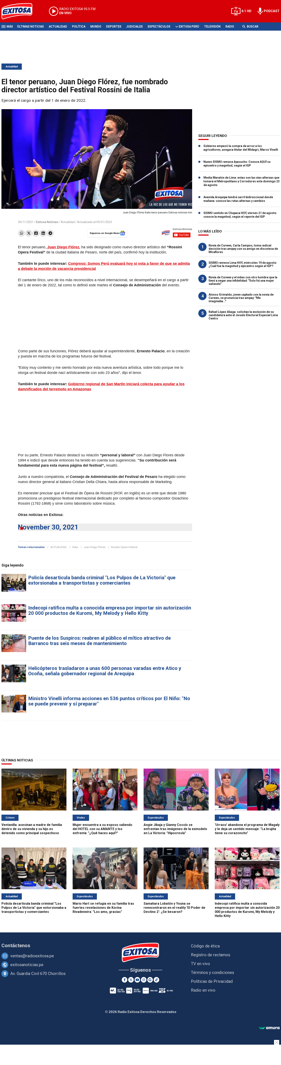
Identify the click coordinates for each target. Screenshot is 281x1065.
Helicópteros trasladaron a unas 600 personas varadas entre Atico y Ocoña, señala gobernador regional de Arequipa (104, 670)
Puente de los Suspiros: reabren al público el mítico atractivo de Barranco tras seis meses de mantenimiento (99, 640)
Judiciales (134, 26)
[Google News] (150, 980)
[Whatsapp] (21, 233)
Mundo (95, 26)
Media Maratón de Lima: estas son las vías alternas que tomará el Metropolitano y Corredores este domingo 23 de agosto (241, 181)
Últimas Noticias (30, 26)
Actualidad (58, 26)
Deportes (113, 26)
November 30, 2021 (48, 527)
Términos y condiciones (212, 972)
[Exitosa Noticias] (20, 11)
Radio (229, 26)
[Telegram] (50, 233)
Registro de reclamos (210, 954)
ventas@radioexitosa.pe (32, 955)
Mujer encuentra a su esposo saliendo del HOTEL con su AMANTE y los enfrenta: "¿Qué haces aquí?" (102, 829)
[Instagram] (143, 980)
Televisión (212, 26)
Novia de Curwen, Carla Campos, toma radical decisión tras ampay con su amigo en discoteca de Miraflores (243, 249)
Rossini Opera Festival (124, 547)
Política (78, 26)
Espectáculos (159, 26)
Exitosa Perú (189, 26)
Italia (75, 547)
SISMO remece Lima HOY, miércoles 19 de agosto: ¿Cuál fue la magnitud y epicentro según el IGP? (243, 264)
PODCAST (272, 11)
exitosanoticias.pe (26, 964)
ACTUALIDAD (58, 547)
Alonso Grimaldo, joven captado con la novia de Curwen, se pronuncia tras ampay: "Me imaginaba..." (241, 298)
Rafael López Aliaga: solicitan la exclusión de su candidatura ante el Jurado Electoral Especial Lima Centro (243, 315)
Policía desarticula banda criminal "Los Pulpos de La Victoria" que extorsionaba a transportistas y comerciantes (101, 580)
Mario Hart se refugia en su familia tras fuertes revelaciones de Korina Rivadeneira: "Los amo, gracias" (103, 908)
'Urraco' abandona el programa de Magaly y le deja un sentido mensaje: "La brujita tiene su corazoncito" (247, 829)
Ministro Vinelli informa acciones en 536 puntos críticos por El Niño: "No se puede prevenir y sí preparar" (109, 701)
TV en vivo (200, 963)
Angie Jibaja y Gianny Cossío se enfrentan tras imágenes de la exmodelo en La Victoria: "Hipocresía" (175, 829)
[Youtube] (137, 980)
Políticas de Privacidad (212, 981)
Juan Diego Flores (94, 547)
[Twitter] (28, 233)
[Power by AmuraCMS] (269, 1028)
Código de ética (205, 946)
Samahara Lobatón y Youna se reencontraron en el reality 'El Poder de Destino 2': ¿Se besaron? (174, 908)
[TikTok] (156, 980)
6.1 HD (246, 11)
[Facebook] (35, 233)
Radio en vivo (203, 990)
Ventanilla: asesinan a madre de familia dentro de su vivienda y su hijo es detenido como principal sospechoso (31, 829)
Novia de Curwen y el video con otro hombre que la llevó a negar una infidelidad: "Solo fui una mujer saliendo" (243, 281)
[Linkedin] (43, 233)
